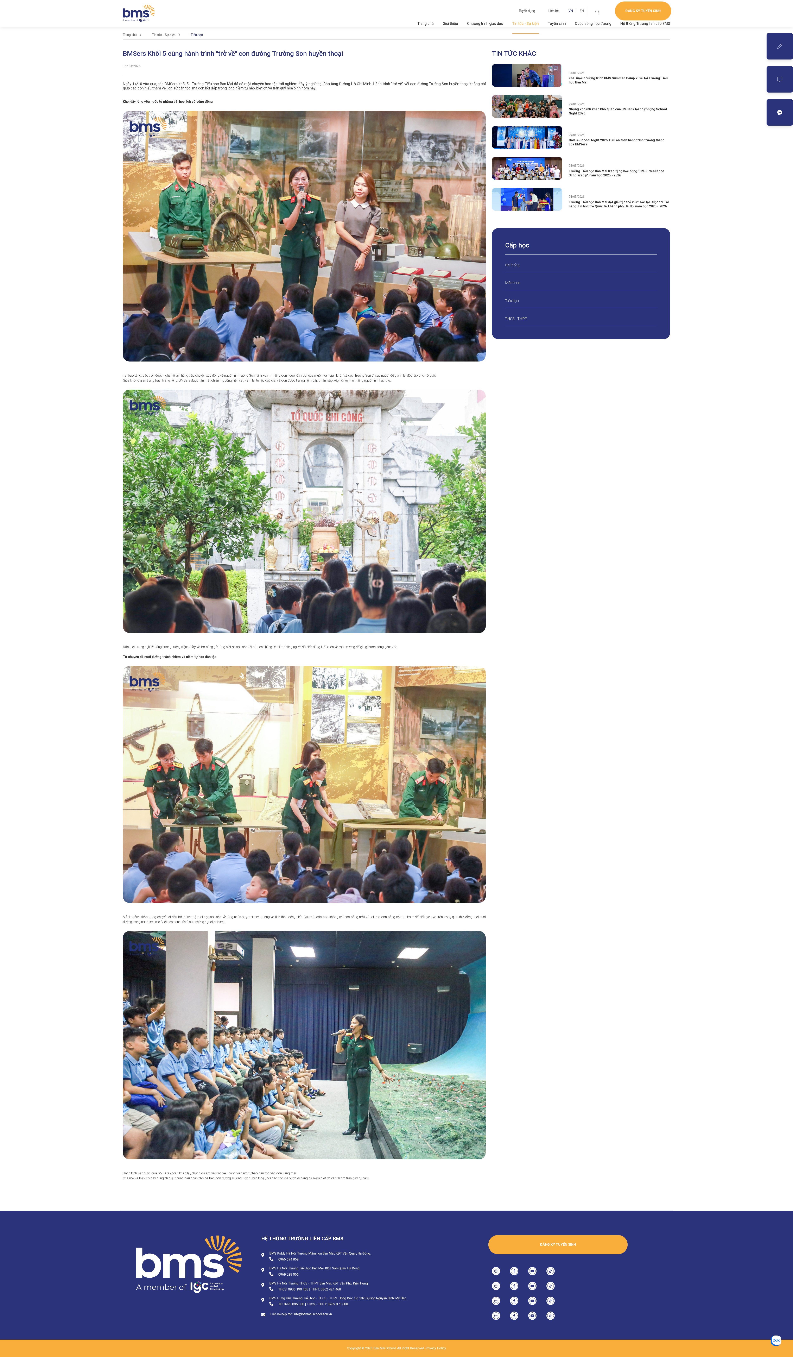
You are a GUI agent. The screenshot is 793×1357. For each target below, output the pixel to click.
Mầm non (512, 283)
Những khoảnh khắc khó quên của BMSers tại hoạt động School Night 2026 (618, 111)
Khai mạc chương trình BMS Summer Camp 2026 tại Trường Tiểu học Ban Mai (618, 80)
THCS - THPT (516, 318)
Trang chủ (425, 23)
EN (582, 11)
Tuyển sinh (557, 23)
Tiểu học (512, 301)
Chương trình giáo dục (485, 23)
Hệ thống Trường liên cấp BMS (645, 23)
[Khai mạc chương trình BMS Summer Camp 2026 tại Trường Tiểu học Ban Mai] (527, 75)
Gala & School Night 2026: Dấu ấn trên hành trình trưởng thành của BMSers (616, 142)
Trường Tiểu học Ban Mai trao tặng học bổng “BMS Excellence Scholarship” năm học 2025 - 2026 (616, 173)
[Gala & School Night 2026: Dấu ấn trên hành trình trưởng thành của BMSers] (527, 137)
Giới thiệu (450, 23)
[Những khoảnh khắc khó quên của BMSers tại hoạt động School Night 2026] (527, 106)
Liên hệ (553, 11)
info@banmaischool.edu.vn (312, 1314)
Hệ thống (512, 265)
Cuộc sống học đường (593, 23)
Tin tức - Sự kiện (525, 23)
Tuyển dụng (527, 11)
